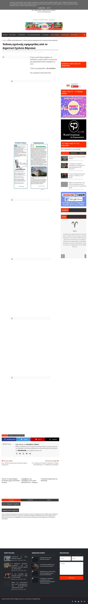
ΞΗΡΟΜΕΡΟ (21, 35)
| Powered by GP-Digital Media (32, 599)
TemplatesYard (53, 599)
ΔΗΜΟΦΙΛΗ (73, 153)
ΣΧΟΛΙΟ (54, 439)
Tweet (26, 439)
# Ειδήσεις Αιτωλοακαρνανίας (16, 435)
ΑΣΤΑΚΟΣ (13, 35)
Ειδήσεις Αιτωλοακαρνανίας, (35, 52)
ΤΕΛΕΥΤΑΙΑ (65, 153)
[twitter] (75, 601)
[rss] (84, 601)
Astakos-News (5, 599)
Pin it (40, 439)
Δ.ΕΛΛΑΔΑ (45, 35)
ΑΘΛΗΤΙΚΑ (74, 35)
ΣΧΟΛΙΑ (82, 153)
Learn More (41, 8)
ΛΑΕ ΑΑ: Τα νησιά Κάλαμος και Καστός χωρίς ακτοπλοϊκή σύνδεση (11, 480)
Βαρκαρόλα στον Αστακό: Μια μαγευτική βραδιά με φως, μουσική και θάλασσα (47, 573)
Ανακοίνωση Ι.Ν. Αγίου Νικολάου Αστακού (20, 557)
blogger (11, 500)
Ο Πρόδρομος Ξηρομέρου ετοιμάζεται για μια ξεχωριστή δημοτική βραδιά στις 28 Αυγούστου (77, 166)
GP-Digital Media (70, 599)
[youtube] (78, 601)
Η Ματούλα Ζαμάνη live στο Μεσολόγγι (49, 479)
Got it (49, 8)
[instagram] (81, 601)
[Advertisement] (33, 493)
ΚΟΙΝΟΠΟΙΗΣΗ (11, 439)
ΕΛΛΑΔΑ (5, 39)
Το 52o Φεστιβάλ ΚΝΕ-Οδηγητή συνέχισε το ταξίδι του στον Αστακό (77, 175)
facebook (30, 500)
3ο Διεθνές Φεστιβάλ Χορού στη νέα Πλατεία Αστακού (47, 565)
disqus (49, 500)
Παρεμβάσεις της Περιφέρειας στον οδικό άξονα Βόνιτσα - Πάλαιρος (29, 480)
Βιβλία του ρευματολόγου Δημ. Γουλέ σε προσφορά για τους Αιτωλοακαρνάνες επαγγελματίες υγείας (77, 185)
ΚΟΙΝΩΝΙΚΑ (65, 35)
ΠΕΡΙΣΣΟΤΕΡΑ (14, 39)
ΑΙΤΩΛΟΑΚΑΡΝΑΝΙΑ (33, 35)
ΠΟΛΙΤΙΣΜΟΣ (55, 35)
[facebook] (72, 601)
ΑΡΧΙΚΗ (5, 35)
